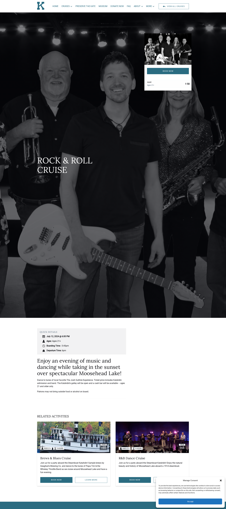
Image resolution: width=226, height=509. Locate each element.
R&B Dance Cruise (132, 458)
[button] (220, 480)
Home (55, 6)
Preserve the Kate (85, 6)
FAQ (129, 6)
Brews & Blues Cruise (55, 458)
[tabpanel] (167, 49)
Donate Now (117, 6)
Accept (190, 501)
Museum (103, 6)
